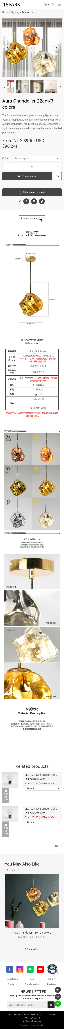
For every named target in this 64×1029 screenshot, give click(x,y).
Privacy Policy (37, 1025)
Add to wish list (58, 176)
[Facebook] (9, 969)
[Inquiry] (58, 997)
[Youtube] (40, 969)
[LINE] (30, 969)
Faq (32, 979)
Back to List (33, 949)
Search (53, 5)
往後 (18, 870)
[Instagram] (19, 969)
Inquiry (52, 979)
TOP (57, 846)
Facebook (26, 201)
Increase (59, 167)
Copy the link (42, 201)
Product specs (22, 158)
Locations (12, 979)
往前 (7, 870)
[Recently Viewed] (58, 990)
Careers (12, 984)
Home (5, 12)
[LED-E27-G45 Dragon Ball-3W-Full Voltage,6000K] (10, 814)
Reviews (51, 984)
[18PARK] (11, 4)
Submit (51, 1004)
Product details (29, 218)
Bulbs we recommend (34, 192)
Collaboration (32, 984)
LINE (34, 201)
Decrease (5, 167)
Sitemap (24, 1025)
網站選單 (59, 4)
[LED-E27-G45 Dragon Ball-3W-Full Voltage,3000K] (10, 780)
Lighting (15, 12)
